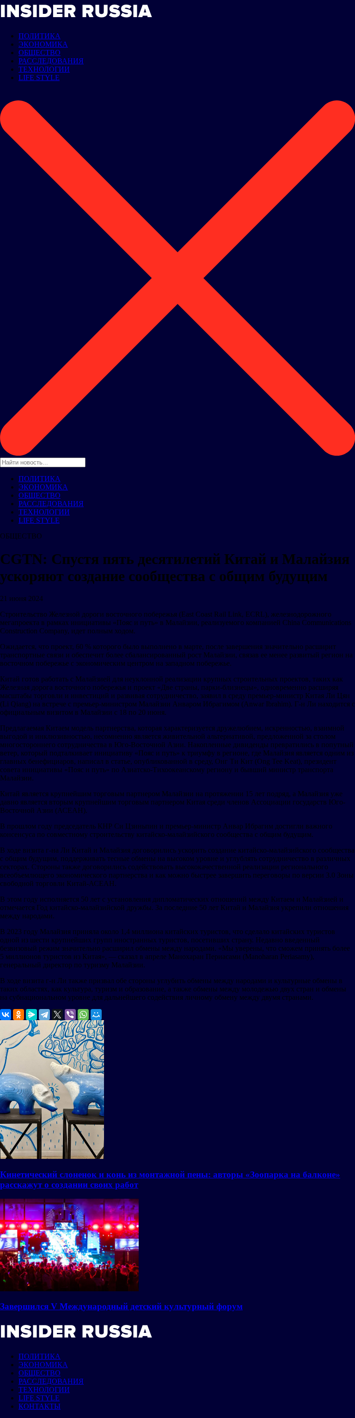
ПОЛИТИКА (39, 36)
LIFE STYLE (39, 77)
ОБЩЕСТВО (39, 52)
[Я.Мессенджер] (31, 1014)
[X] (57, 1014)
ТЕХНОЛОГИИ (44, 69)
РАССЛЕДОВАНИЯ (51, 61)
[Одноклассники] (18, 1014)
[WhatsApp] (83, 1014)
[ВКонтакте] (5, 1014)
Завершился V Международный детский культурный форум (121, 1306)
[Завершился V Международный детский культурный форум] (69, 1289)
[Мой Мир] (96, 1014)
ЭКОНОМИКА (43, 44)
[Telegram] (44, 1014)
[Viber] (70, 1014)
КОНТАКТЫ (39, 1406)
